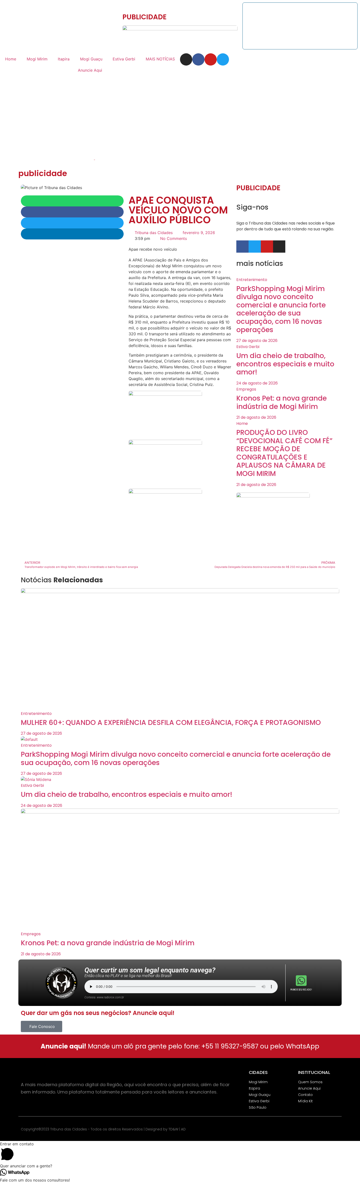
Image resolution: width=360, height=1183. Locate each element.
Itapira (64, 58)
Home (10, 58)
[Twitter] (223, 59)
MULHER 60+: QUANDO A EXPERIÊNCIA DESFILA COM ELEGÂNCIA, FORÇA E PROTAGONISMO (171, 722)
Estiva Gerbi (124, 58)
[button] (72, 200)
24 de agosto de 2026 (257, 383)
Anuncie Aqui (90, 70)
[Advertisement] (180, 112)
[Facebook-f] (198, 59)
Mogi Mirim (37, 58)
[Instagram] (186, 59)
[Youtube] (210, 59)
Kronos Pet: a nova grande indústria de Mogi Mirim (281, 402)
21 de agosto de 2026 (256, 417)
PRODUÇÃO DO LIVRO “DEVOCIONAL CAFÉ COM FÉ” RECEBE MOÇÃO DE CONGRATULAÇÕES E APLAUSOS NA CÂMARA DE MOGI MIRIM (284, 453)
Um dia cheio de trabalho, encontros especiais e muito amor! (285, 364)
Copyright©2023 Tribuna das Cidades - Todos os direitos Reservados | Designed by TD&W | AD (103, 1129)
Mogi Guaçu (91, 58)
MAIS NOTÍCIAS (160, 58)
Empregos (246, 389)
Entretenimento (251, 279)
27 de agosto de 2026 (256, 340)
